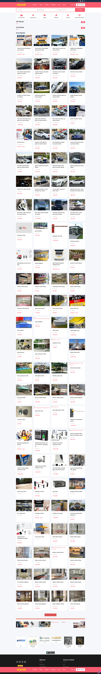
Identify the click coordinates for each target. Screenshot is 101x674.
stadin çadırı (56, 330)
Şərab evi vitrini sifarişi (76, 263)
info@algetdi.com (21, 1)
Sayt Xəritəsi (42, 664)
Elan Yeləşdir (81, 4)
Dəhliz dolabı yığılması (40, 603)
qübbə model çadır (75, 352)
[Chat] (72, 4)
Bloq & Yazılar (66, 666)
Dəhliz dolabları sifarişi (58, 603)
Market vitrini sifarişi (75, 286)
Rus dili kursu (20, 142)
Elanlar (41, 4)
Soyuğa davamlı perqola (76, 491)
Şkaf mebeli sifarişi (57, 536)
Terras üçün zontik (39, 536)
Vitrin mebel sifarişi (75, 603)
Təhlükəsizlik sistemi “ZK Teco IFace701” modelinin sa (41, 444)
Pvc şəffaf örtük (21, 513)
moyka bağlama (39, 263)
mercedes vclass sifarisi (76, 71)
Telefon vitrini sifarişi (22, 286)
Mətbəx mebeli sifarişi (58, 397)
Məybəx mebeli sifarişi (40, 397)
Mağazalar (53, 4)
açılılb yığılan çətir (74, 330)
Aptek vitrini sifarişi (40, 308)
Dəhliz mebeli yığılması (23, 603)
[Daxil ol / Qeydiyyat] (74, 4)
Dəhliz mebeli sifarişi (22, 560)
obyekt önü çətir (39, 411)
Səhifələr (47, 4)
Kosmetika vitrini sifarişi (59, 286)
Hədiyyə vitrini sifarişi (40, 286)
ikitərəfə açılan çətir (57, 375)
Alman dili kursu (74, 308)
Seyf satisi (55, 491)
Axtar (81, 9)
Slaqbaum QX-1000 (57, 236)
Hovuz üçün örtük (21, 491)
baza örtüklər (20, 330)
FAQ (64, 664)
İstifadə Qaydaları (43, 666)
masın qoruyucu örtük (40, 354)
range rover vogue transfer (24, 189)
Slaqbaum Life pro (39, 491)
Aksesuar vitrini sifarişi (23, 308)
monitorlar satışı (21, 235)
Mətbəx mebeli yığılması (76, 397)
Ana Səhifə (35, 4)
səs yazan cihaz (21, 419)
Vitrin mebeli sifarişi (58, 308)
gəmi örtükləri (38, 231)
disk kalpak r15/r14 (39, 375)
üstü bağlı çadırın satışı (58, 410)
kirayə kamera (20, 352)
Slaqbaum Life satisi (58, 513)
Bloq (59, 4)
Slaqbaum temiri (57, 343)
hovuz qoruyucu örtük (22, 375)
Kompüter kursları (39, 513)
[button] (15, 16)
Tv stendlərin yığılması (23, 582)
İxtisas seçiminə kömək (76, 118)
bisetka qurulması (74, 241)
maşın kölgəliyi (38, 321)
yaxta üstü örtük (21, 397)
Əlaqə (64, 4)
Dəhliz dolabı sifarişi (75, 367)
